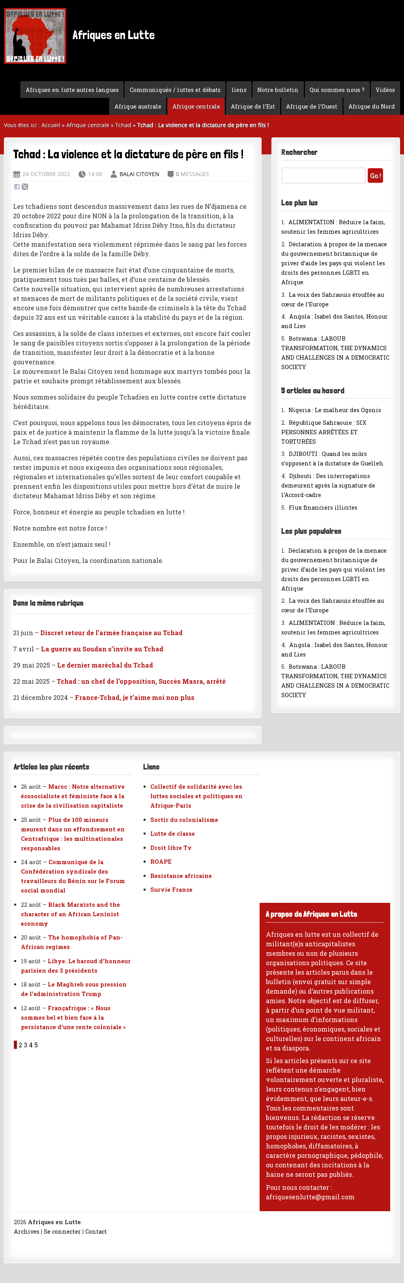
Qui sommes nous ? (337, 90)
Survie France (171, 889)
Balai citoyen (139, 174)
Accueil (50, 125)
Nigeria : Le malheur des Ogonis (334, 410)
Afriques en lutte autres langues (72, 90)
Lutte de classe (172, 833)
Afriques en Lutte (112, 35)
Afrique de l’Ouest (311, 106)
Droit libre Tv (171, 848)
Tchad (123, 125)
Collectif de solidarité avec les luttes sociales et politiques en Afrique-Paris (196, 796)
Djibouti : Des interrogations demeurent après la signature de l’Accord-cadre (328, 485)
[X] (25, 187)
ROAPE (161, 861)
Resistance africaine (181, 876)
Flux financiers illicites (323, 507)
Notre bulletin (278, 90)
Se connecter (62, 1231)
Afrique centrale (196, 106)
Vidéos (385, 90)
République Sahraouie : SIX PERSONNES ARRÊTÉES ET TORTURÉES (324, 432)
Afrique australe (137, 106)
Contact (96, 1231)
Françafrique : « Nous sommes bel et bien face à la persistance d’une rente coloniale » (73, 1017)
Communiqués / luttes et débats (175, 90)
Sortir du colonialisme (184, 819)
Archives (26, 1231)
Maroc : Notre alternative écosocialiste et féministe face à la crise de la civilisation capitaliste (73, 796)
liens (239, 90)
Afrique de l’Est (253, 106)
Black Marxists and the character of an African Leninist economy (70, 914)
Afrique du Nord (371, 106)
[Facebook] (17, 187)
